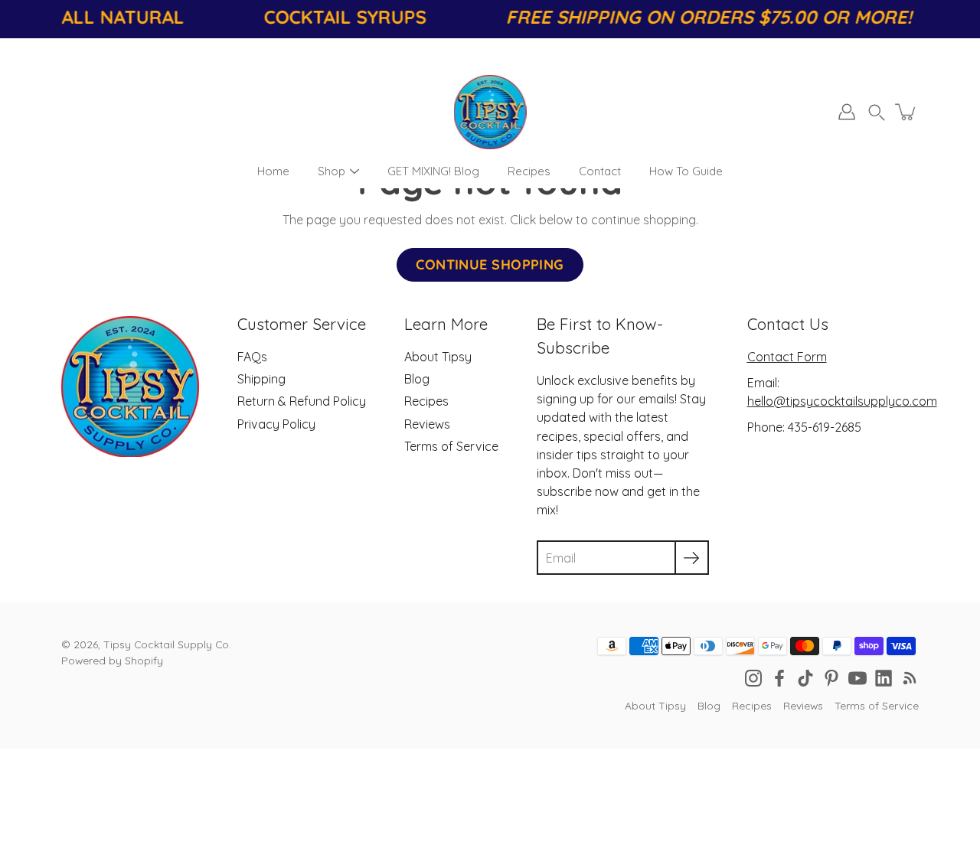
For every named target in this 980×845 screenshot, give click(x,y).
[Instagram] (753, 678)
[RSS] (909, 678)
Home (273, 171)
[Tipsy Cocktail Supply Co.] (490, 111)
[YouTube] (857, 678)
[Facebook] (779, 678)
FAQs (252, 356)
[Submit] (692, 557)
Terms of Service (451, 446)
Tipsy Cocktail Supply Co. (167, 644)
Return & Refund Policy (301, 401)
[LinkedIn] (883, 678)
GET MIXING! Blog (433, 171)
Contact (600, 171)
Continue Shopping (490, 264)
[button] (876, 112)
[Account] (847, 112)
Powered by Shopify (112, 660)
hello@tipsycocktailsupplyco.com (842, 401)
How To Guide (686, 171)
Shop (331, 171)
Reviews (427, 424)
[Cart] (906, 112)
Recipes (529, 171)
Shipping (261, 379)
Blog (417, 379)
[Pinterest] (831, 678)
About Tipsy (438, 356)
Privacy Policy (276, 424)
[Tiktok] (805, 678)
